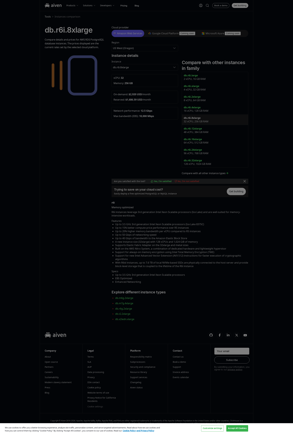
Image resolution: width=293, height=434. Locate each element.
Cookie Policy (129, 430)
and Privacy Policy (145, 430)
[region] (146, 428)
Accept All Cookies (237, 428)
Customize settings (212, 428)
